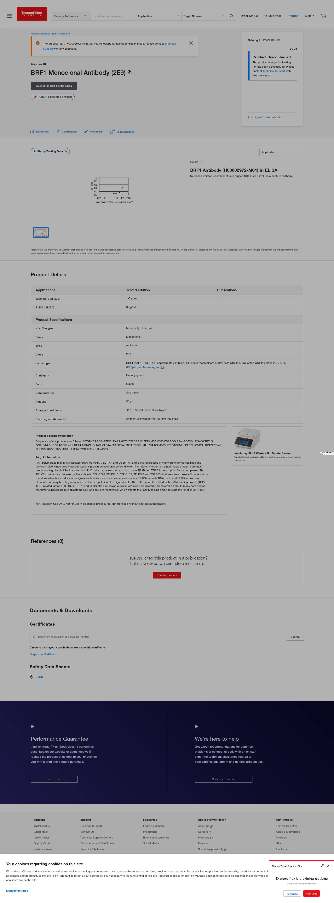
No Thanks (292, 893)
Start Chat (311, 893)
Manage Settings (17, 890)
